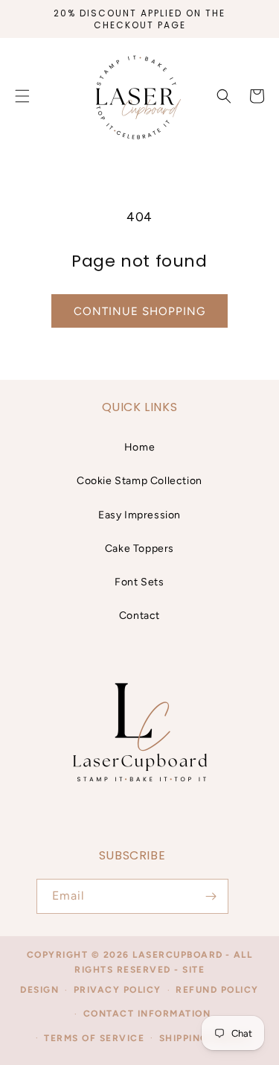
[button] (224, 96)
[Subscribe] (211, 896)
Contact (139, 615)
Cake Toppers (139, 548)
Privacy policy (117, 990)
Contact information (147, 1013)
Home (139, 447)
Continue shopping (139, 311)
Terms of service (94, 1038)
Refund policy (217, 990)
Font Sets (139, 582)
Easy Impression (139, 515)
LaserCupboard (177, 955)
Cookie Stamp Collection (139, 480)
